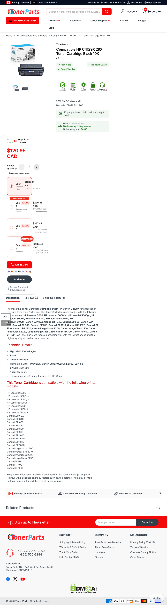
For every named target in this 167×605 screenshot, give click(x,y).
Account (132, 11)
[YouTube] (22, 579)
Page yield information (20, 474)
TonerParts (62, 44)
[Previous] (159, 508)
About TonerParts (104, 547)
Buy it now (19, 279)
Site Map (99, 557)
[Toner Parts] (23, 11)
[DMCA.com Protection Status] (83, 592)
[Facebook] (8, 579)
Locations (100, 552)
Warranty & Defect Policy (72, 547)
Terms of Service (139, 547)
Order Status (137, 557)
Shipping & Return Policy (72, 542)
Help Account (154, 2)
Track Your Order (68, 552)
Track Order (136, 2)
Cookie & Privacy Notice (143, 552)
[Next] (156, 508)
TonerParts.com (31, 312)
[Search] (107, 11)
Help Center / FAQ (69, 557)
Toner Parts (21, 601)
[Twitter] (15, 579)
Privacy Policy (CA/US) (142, 542)
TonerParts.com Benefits (108, 542)
